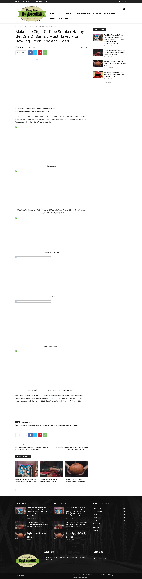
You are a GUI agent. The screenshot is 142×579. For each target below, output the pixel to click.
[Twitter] (35, 52)
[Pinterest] (40, 52)
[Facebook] (119, 1)
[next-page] (20, 490)
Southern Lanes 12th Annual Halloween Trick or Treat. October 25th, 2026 (75, 481)
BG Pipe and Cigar (27, 422)
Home (17, 26)
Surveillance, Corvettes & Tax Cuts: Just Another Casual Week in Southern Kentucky (114, 74)
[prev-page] (16, 490)
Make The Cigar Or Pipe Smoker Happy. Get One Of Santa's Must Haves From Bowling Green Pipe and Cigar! (47, 425)
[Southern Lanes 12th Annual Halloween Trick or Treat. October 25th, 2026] (76, 469)
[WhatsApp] (45, 52)
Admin (22, 47)
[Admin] (16, 47)
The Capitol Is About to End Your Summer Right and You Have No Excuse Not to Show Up (50, 481)
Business (18, 476)
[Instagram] (122, 1)
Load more (109, 83)
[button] (124, 8)
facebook (52, 398)
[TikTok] (125, 1)
